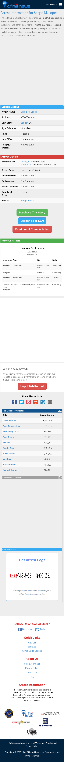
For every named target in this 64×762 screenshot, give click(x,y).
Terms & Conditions (32, 664)
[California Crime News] (20, 722)
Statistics (32, 647)
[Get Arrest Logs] (50, 713)
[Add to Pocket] (28, 402)
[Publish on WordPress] (42, 402)
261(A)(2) (25, 161)
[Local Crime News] (27, 713)
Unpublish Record (32, 386)
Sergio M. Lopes (29, 112)
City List (32, 643)
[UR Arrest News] (45, 722)
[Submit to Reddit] (35, 402)
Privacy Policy (32, 668)
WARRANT (26, 164)
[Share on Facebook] (14, 402)
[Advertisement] (32, 71)
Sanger (24, 123)
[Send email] (50, 402)
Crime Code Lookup (32, 651)
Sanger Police (27, 200)
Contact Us (32, 672)
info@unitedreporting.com (21, 743)
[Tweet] (21, 402)
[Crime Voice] (32, 731)
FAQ (32, 677)
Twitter (43, 629)
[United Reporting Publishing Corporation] (8, 713)
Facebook (27, 629)
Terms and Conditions (45, 743)
